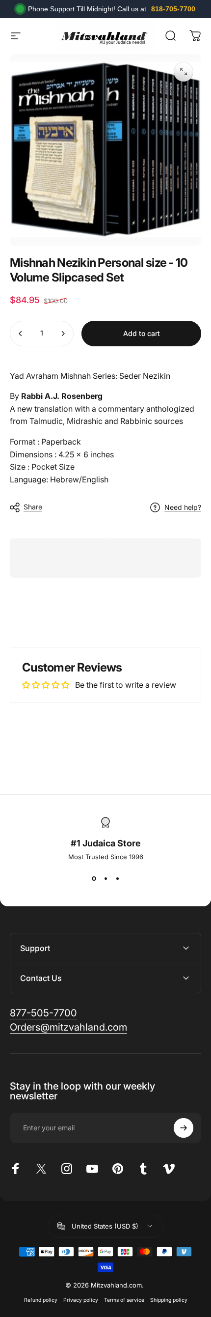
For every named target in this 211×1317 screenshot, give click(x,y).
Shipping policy (168, 1300)
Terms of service (124, 1300)
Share (33, 507)
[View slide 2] (105, 878)
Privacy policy (80, 1300)
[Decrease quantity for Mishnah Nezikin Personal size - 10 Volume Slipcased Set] (20, 333)
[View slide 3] (117, 878)
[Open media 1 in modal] (183, 72)
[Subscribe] (183, 1128)
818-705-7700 (173, 9)
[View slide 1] (94, 878)
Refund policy (40, 1300)
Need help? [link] (182, 507)
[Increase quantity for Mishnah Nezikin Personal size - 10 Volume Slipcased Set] (63, 333)
